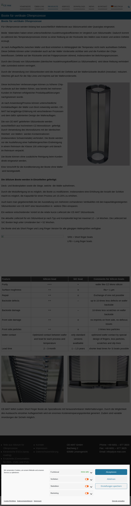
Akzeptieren (111, 472)
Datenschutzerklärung (24, 501)
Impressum (37, 501)
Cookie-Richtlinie (10, 501)
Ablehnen (111, 479)
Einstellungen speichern (111, 486)
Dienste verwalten (118, 501)
